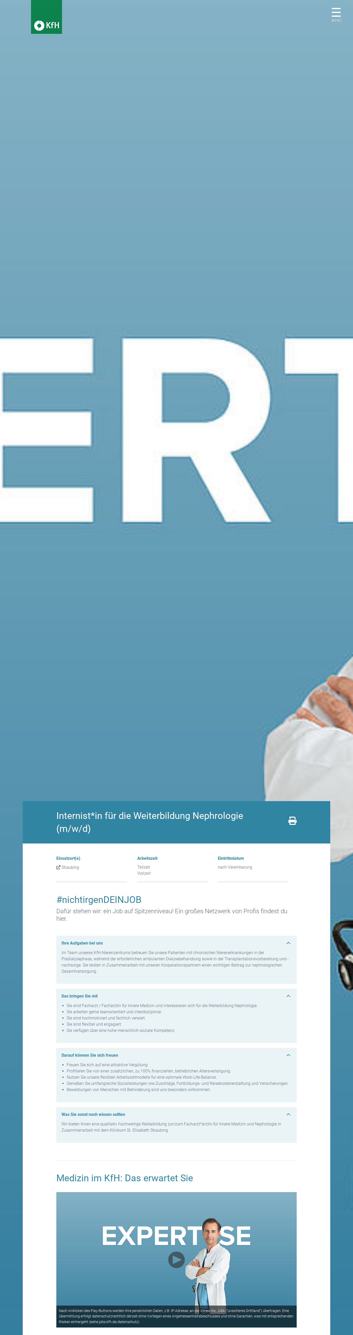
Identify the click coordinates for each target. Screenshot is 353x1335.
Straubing (70, 867)
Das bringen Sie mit (80, 996)
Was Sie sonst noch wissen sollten (93, 1114)
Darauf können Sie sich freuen (90, 1055)
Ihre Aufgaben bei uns (82, 943)
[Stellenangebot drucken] (292, 822)
